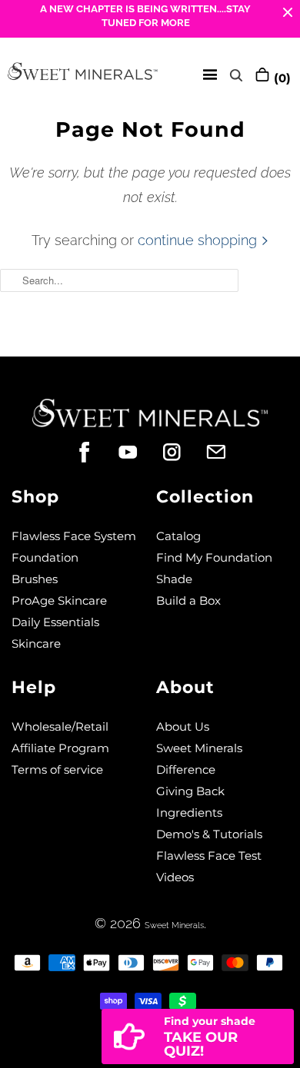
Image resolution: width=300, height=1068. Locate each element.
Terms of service (57, 769)
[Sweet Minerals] (82, 74)
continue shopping (199, 240)
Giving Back (190, 791)
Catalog (178, 536)
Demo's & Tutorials (209, 834)
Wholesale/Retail (60, 726)
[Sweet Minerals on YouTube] (128, 452)
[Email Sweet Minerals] (216, 452)
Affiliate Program (60, 748)
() (280, 78)
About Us (182, 726)
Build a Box (188, 600)
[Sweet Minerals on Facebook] (84, 452)
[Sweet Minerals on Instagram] (172, 452)
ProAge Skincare (59, 600)
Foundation (45, 557)
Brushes (35, 579)
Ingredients (189, 812)
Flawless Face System (74, 536)
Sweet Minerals (174, 925)
